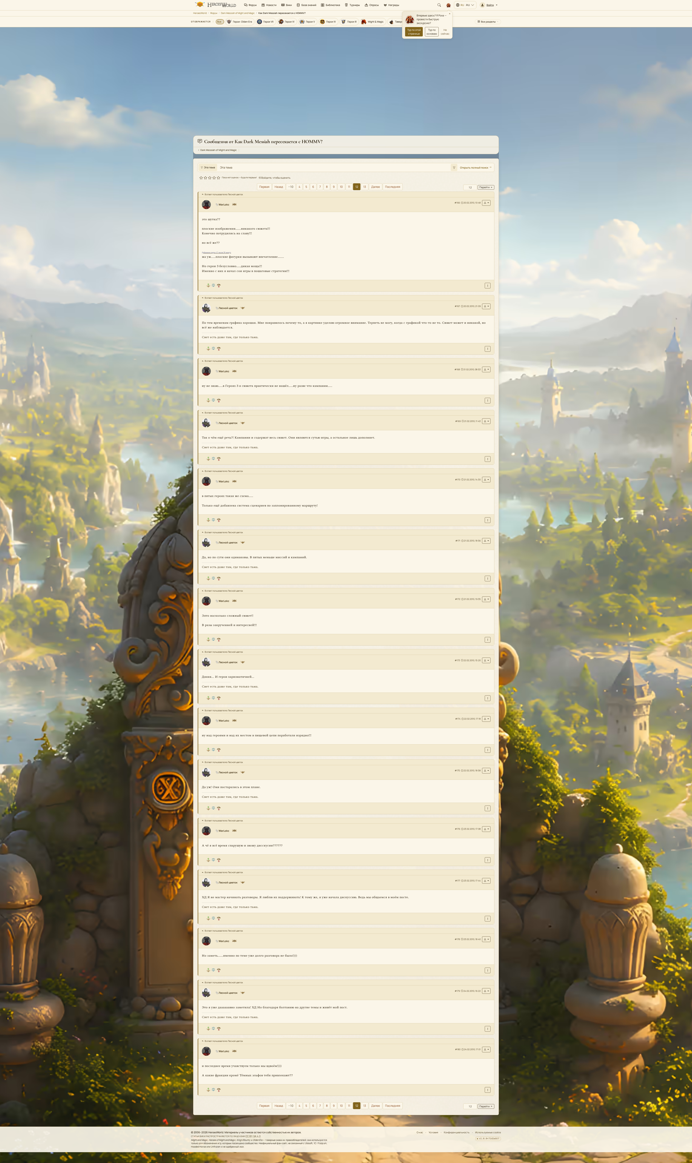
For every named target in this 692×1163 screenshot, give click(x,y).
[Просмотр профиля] (208, 204)
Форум (213, 13)
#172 (457, 599)
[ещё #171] (488, 578)
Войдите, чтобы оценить (275, 177)
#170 (457, 479)
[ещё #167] (488, 349)
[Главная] (215, 5)
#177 (457, 880)
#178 (457, 939)
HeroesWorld (200, 13)
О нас (420, 1132)
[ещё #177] (488, 918)
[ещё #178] (488, 970)
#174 (457, 718)
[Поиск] (439, 5)
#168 (457, 369)
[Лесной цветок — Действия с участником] (486, 306)
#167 (457, 306)
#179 (457, 990)
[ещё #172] (488, 640)
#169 (458, 421)
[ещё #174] (488, 750)
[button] (488, 5)
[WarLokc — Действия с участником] (486, 203)
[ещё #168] (488, 400)
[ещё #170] (488, 520)
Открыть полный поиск (474, 167)
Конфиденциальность (456, 1132)
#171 (457, 540)
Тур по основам (432, 31)
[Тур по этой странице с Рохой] (449, 5)
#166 (457, 202)
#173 (457, 660)
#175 (457, 770)
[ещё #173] (488, 698)
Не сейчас (445, 31)
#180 (457, 1049)
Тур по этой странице (414, 31)
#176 (457, 828)
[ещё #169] (488, 459)
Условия (433, 1132)
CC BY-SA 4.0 (253, 1136)
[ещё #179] (488, 1029)
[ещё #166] (488, 285)
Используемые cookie (488, 1132)
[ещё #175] (488, 808)
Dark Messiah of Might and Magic (238, 13)
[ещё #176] (488, 860)
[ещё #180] (488, 1090)
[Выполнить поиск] (454, 167)
